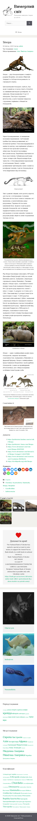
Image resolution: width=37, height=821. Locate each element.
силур (26, 717)
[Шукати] (29, 23)
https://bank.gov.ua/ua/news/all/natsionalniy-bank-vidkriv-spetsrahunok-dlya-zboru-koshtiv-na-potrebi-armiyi (18, 579)
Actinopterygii (7, 774)
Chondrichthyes (7, 783)
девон (9, 710)
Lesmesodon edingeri (13, 398)
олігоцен (22, 713)
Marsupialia (22, 790)
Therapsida (26, 804)
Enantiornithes (22, 787)
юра (4, 720)
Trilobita (28, 806)
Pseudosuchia (7, 795)
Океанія (23, 747)
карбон (19, 710)
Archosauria (6, 777)
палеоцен (5, 717)
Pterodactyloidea (16, 795)
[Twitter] (12, 469)
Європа (7, 737)
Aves (30, 777)
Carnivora (10, 779)
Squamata (28, 801)
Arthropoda (14, 777)
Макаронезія (30, 745)
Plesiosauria (24, 793)
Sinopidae (11, 486)
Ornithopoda (16, 793)
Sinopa (5, 486)
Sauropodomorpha (9, 801)
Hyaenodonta (17, 483)
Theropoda (7, 807)
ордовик (27, 713)
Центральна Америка (9, 758)
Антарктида (13, 742)
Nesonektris (10, 689)
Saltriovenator (10, 491)
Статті (7, 480)
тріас (31, 717)
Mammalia (26, 483)
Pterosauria (26, 796)
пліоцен (22, 717)
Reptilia (6, 798)
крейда (7, 713)
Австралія (17, 737)
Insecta (29, 787)
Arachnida (25, 774)
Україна (28, 755)
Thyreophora (15, 807)
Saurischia (15, 798)
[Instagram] (8, 469)
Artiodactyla (24, 777)
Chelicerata (29, 779)
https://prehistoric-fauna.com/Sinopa (20, 444)
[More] (15, 473)
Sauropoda (23, 799)
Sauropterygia (20, 801)
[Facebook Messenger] (12, 473)
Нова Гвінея (6, 748)
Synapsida (6, 804)
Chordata (8, 483)
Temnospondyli (13, 804)
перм (9, 717)
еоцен (16, 49)
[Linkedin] (30, 469)
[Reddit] (23, 469)
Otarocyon (9, 628)
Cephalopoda (17, 779)
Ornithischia (7, 793)
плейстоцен (16, 717)
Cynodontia (5, 787)
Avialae (5, 779)
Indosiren (9, 659)
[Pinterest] (27, 469)
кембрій (24, 710)
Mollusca (28, 790)
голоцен (5, 710)
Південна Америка (13, 751)
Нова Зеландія (15, 748)
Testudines (20, 804)
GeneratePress (18, 818)
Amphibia (13, 774)
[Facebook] (4, 469)
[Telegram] (15, 469)
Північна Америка (27, 51)
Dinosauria (14, 786)
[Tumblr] (19, 469)
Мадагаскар (22, 745)
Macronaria (6, 790)
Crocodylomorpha (28, 783)
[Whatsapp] (8, 473)
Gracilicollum (10, 488)
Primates (30, 793)
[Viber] (4, 473)
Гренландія (12, 745)
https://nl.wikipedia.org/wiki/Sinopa (20, 461)
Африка (23, 741)
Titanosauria (22, 807)
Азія (18, 51)
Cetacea (23, 779)
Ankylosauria (20, 774)
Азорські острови (27, 737)
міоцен (15, 713)
